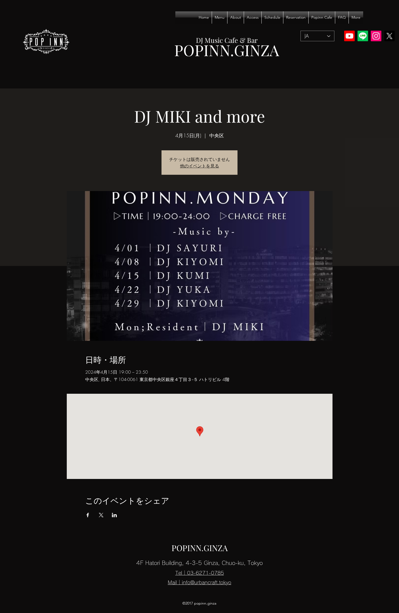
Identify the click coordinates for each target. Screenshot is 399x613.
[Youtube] (349, 36)
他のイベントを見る (199, 166)
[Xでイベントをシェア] (101, 515)
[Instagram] (376, 36)
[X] (389, 36)
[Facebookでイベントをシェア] (87, 515)
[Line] (362, 36)
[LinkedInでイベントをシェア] (114, 515)
